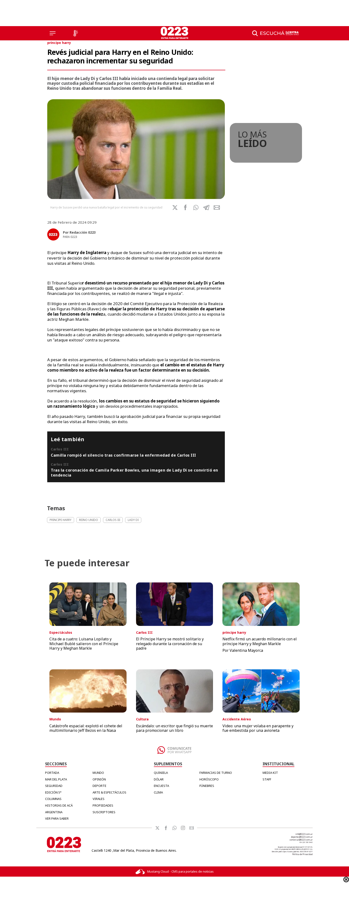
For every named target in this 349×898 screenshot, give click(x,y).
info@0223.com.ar (304, 834)
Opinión (99, 779)
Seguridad (53, 786)
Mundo (98, 772)
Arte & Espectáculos (109, 792)
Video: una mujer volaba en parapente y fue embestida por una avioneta (257, 728)
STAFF (267, 779)
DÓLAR (159, 779)
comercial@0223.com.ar (301, 839)
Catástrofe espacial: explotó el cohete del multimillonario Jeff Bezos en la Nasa (85, 728)
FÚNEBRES (206, 786)
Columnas (53, 799)
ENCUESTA (161, 786)
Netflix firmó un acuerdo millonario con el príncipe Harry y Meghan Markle (259, 641)
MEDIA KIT (270, 772)
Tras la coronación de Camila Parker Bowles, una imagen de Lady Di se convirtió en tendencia (134, 472)
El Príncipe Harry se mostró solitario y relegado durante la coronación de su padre (170, 643)
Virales (98, 799)
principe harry (59, 42)
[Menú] (53, 33)
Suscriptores (104, 812)
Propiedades (103, 805)
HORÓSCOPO (209, 779)
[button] (196, 207)
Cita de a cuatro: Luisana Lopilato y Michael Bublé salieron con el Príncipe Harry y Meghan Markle (83, 643)
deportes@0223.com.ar (302, 837)
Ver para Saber (57, 818)
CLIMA (158, 792)
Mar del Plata (56, 779)
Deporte (99, 786)
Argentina (53, 812)
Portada (52, 772)
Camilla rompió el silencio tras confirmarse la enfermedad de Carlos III (123, 455)
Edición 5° (53, 792)
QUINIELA (161, 772)
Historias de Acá (59, 805)
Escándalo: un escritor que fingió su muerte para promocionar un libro (174, 728)
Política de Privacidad (302, 854)
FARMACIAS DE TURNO (215, 772)
